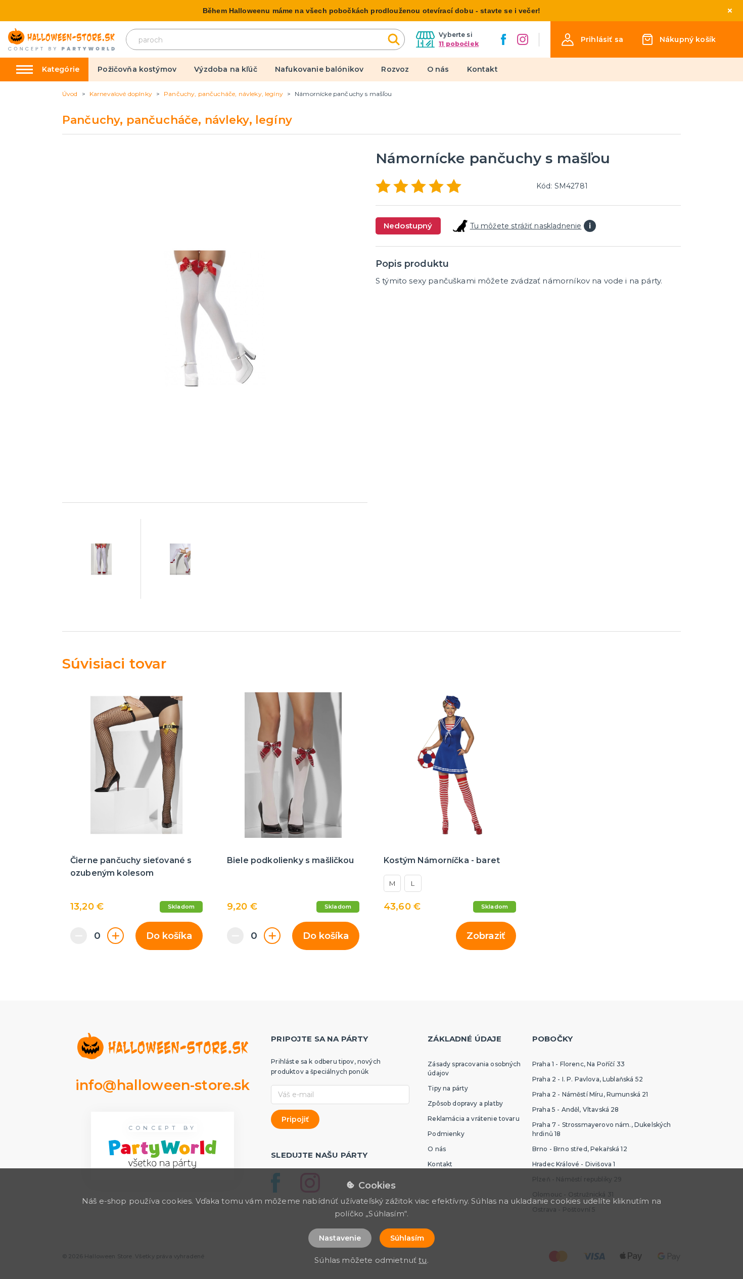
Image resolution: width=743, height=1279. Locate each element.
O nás (438, 69)
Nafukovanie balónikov (319, 69)
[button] (592, 40)
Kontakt (482, 69)
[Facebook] (503, 39)
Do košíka (169, 935)
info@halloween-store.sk (162, 1085)
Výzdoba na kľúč (225, 69)
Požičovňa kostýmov (137, 69)
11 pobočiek (459, 44)
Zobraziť (486, 935)
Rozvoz (395, 69)
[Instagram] (522, 39)
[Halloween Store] (61, 39)
